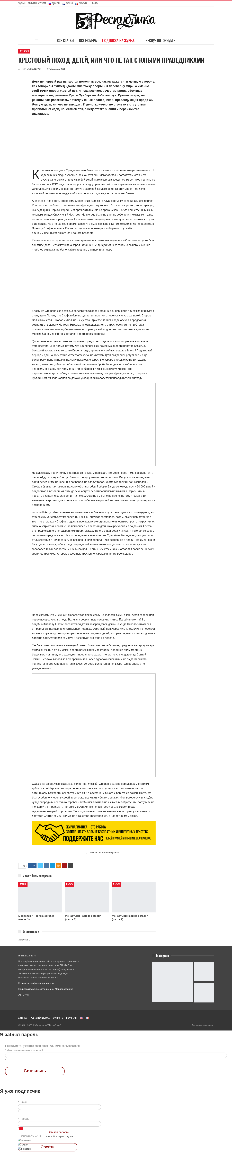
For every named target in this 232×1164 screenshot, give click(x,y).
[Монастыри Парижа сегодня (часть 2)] (87, 897)
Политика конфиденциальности (36, 983)
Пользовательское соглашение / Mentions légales (45, 989)
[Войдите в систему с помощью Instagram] (24, 1148)
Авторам (22, 1017)
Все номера (88, 40)
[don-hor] (94, 832)
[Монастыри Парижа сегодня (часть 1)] (134, 897)
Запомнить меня (30, 1136)
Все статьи (65, 40)
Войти (95, 3)
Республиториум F (160, 40)
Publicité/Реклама (40, 1017)
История (24, 51)
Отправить (36, 1071)
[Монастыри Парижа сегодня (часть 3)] (40, 897)
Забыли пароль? (58, 1132)
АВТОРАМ (23, 994)
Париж (23, 884)
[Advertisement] (94, 142)
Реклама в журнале (37, 3)
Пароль (24, 1118)
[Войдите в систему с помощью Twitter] (23, 1144)
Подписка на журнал (119, 40)
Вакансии (71, 1017)
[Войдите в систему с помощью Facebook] (24, 1140)
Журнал (21, 3)
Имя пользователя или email (25, 1050)
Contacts (58, 1017)
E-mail (23, 1102)
